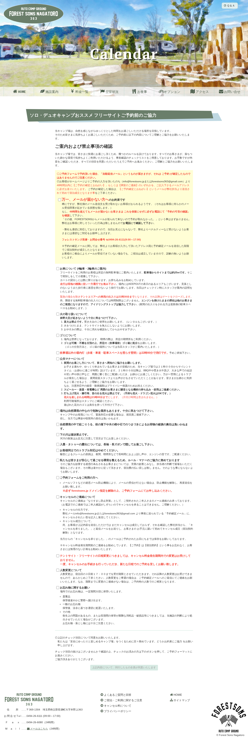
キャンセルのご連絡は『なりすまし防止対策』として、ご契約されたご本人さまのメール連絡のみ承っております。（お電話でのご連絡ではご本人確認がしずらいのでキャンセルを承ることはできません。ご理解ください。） (126, 523)
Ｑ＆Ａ (231, 5)
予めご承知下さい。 (126, 352)
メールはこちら (39, 728)
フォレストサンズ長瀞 (29, 699)
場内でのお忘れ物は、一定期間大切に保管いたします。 (126, 605)
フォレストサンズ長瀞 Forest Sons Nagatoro (34, 14)
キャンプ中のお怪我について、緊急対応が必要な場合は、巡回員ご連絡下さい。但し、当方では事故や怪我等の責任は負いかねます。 (107, 414)
